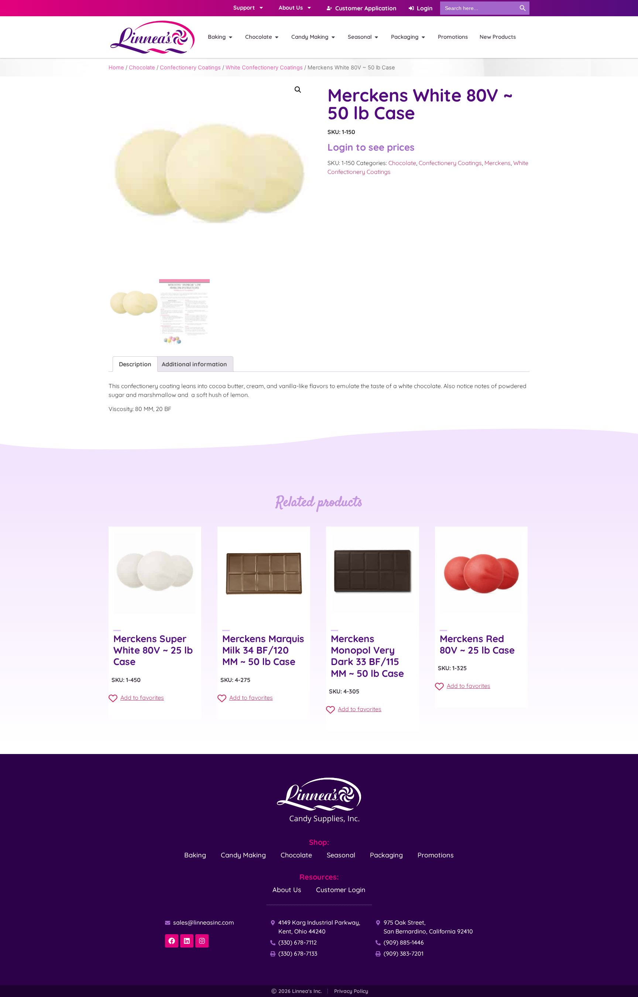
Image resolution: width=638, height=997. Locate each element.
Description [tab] (135, 364)
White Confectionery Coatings (264, 67)
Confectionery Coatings (190, 67)
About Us (286, 889)
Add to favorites (142, 697)
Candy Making (243, 855)
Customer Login (341, 889)
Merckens (497, 163)
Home (116, 67)
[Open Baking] (230, 37)
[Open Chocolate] (276, 37)
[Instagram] (202, 941)
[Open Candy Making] (333, 37)
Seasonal (341, 855)
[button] (298, 89)
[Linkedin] (186, 941)
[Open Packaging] (423, 37)
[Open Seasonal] (376, 37)
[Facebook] (171, 941)
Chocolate (142, 67)
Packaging (386, 855)
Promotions (436, 855)
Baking (195, 855)
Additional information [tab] (194, 364)
